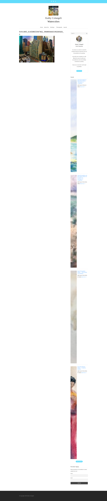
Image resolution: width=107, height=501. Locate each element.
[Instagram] (53, 1)
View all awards (79, 461)
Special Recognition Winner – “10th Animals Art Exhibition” (82, 272)
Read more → (82, 86)
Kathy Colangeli (53, 18)
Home (41, 27)
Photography (59, 27)
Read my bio (79, 70)
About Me (46, 27)
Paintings (52, 27)
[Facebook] (51, 1)
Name (72, 473)
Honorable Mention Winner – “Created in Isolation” (81, 368)
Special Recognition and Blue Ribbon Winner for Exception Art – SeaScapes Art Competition (82, 178)
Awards (65, 27)
